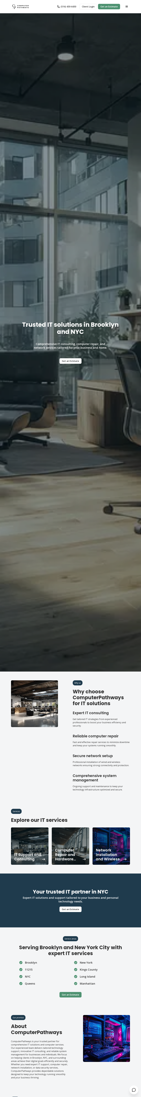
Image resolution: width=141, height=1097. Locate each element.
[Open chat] (133, 1089)
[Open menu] (126, 6)
